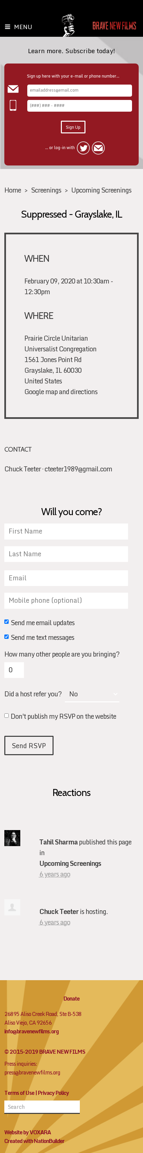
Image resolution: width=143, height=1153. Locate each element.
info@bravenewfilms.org (31, 1031)
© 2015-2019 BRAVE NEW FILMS (44, 1051)
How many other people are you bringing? (61, 654)
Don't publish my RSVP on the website (63, 716)
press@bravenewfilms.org (32, 1072)
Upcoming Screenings (101, 190)
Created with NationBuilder (34, 1141)
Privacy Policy (53, 1092)
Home (12, 190)
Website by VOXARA (27, 1132)
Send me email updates (42, 623)
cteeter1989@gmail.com (78, 468)
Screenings (46, 190)
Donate (71, 998)
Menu (23, 27)
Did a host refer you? (33, 694)
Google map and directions (60, 391)
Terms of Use (19, 1092)
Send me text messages (42, 638)
